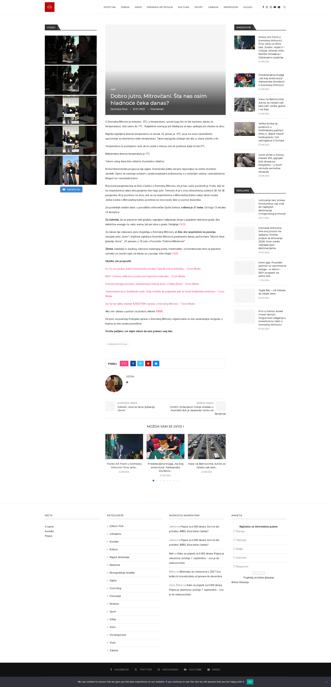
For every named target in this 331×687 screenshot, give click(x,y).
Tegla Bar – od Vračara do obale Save (271, 292)
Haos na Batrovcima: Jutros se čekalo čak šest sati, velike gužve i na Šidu (271, 104)
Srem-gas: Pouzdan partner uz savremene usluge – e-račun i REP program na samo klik (272, 269)
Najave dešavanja (119, 557)
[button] (110, 457)
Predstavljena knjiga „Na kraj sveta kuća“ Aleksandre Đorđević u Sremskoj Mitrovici (271, 80)
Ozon (125, 109)
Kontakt (49, 531)
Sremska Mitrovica (160, 7)
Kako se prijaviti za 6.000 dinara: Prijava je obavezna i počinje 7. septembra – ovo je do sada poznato (196, 558)
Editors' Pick (116, 526)
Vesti (113, 642)
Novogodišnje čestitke (122, 572)
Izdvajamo (115, 533)
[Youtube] (275, 7)
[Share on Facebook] (133, 363)
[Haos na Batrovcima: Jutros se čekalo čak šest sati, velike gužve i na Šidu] (207, 446)
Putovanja (115, 596)
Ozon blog (115, 588)
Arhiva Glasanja (240, 582)
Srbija (125, 7)
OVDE (182, 224)
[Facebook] (263, 7)
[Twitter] (267, 7)
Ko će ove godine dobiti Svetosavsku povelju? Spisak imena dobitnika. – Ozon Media (152, 268)
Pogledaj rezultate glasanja (259, 577)
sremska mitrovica (117, 344)
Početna (110, 7)
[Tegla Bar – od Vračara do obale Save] (244, 296)
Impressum (231, 7)
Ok (250, 681)
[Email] (279, 7)
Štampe (240, 531)
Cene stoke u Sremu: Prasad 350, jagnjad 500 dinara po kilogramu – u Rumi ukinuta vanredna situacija (271, 163)
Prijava (48, 536)
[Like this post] (125, 363)
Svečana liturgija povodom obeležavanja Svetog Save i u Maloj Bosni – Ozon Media (152, 284)
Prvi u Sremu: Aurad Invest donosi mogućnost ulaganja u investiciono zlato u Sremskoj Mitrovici (272, 318)
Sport (198, 7)
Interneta (241, 557)
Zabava (213, 7)
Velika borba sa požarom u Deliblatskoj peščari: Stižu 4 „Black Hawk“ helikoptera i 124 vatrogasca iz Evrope (271, 132)
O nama (49, 526)
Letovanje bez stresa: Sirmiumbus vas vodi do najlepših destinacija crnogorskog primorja (271, 207)
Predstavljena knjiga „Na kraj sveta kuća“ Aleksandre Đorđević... (165, 467)
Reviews (114, 603)
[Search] (284, 7)
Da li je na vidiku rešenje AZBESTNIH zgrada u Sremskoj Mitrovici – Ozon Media (150, 303)
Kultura (183, 7)
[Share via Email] (156, 363)
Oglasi (247, 7)
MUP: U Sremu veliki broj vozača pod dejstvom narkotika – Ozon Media (145, 276)
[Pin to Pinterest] (148, 363)
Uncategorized (118, 634)
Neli (171, 553)
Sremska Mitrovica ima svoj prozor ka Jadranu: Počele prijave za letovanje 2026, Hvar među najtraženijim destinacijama (270, 238)
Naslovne (115, 565)
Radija (239, 548)
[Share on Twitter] (140, 363)
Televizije (241, 540)
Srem (138, 7)
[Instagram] (271, 7)
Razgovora (242, 566)
